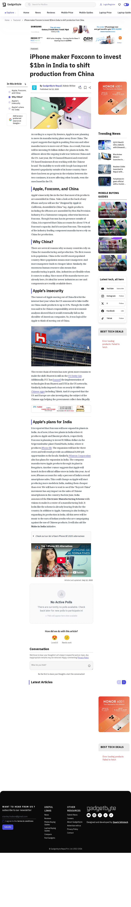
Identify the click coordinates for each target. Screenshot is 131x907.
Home (26, 13)
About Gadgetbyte (74, 822)
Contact (70, 832)
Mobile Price (67, 13)
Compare (48, 834)
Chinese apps (38, 391)
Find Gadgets (49, 838)
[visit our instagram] (94, 815)
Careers (70, 818)
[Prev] (119, 682)
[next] (124, 682)
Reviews (51, 13)
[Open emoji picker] (90, 666)
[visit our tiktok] (111, 815)
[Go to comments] (80, 88)
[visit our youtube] (89, 815)
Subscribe (7, 827)
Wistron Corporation (79, 455)
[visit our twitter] (105, 815)
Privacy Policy (83, 657)
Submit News (72, 814)
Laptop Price (105, 13)
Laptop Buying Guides (50, 829)
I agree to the (19, 821)
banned (57, 379)
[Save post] (85, 87)
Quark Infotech (120, 822)
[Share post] (90, 87)
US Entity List (75, 375)
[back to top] (123, 900)
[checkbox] (3, 821)
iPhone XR (46, 447)
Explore (10, 13)
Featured (17, 20)
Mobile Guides (86, 13)
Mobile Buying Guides (50, 823)
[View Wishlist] (119, 4)
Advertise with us (74, 825)
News (38, 13)
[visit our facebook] (100, 815)
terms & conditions (25, 821)
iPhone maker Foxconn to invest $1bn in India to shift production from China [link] (54, 20)
